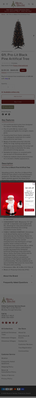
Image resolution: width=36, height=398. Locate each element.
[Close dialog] (34, 184)
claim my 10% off (29, 210)
